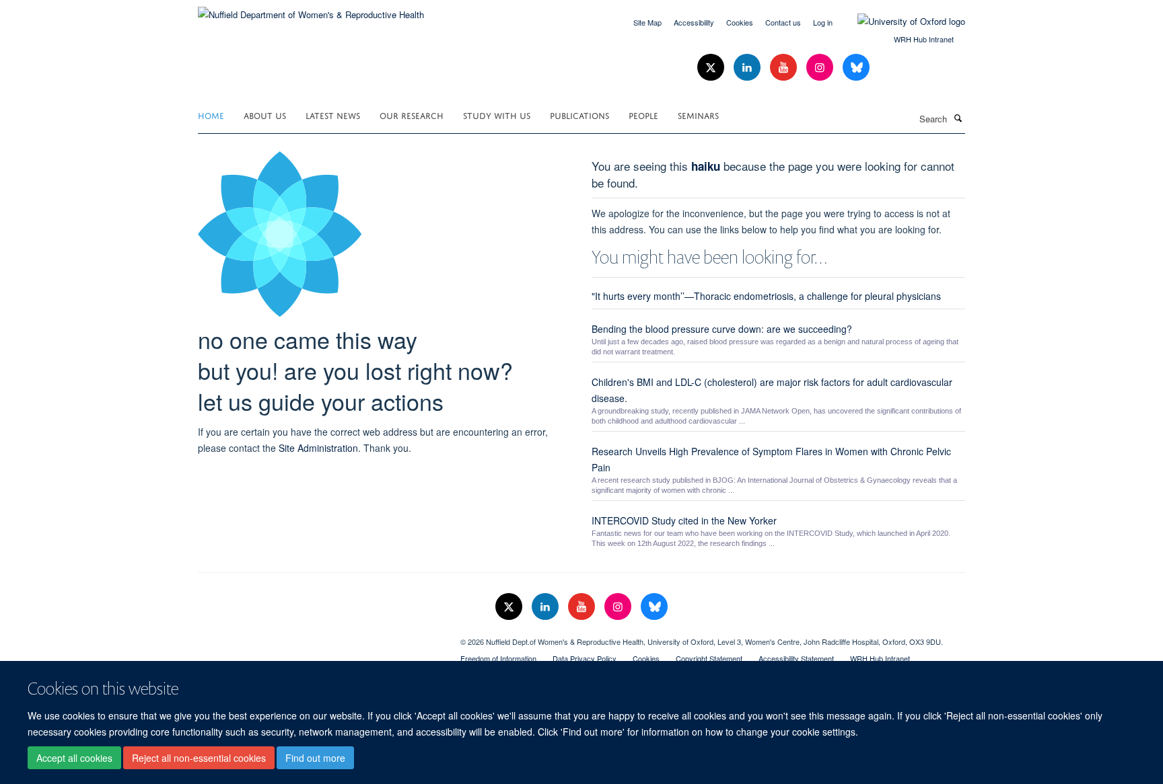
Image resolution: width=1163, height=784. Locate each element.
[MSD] (319, 636)
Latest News (333, 114)
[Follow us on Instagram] (821, 67)
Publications (579, 114)
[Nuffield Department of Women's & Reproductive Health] (311, 9)
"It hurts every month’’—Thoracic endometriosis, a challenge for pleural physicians (766, 296)
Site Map (647, 22)
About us (265, 114)
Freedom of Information (498, 658)
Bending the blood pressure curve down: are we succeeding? (722, 329)
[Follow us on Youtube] (785, 67)
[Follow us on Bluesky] (856, 67)
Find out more (315, 758)
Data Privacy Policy (584, 658)
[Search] (957, 117)
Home (211, 114)
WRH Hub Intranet (924, 39)
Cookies (739, 22)
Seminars (698, 114)
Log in (823, 22)
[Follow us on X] (712, 67)
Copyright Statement (709, 658)
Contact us (783, 22)
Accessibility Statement (796, 658)
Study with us (496, 114)
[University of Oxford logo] (901, 21)
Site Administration (318, 448)
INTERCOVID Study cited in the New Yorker (684, 520)
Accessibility (694, 22)
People (643, 114)
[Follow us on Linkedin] (748, 67)
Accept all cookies (74, 758)
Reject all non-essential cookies (199, 758)
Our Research (412, 114)
